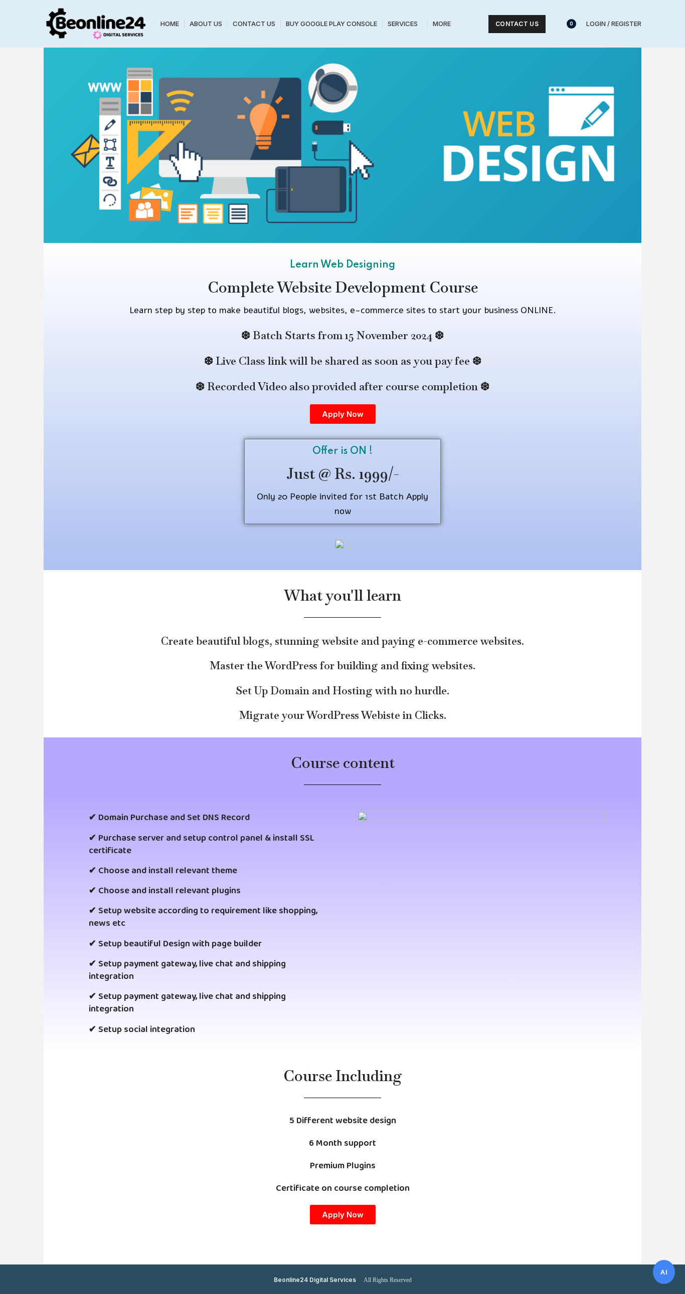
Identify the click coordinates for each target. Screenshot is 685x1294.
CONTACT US (517, 24)
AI (663, 1272)
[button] (343, 414)
